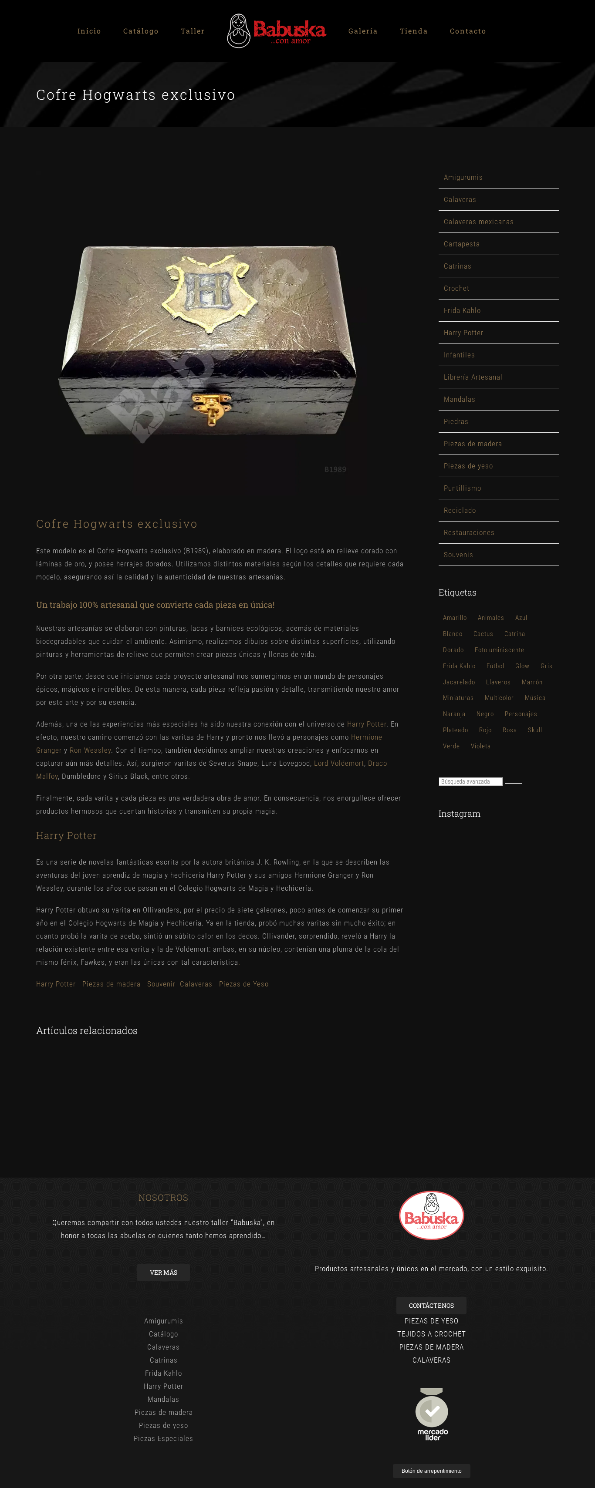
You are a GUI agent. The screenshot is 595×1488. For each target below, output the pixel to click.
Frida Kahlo (462, 310)
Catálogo (163, 1334)
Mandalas (460, 399)
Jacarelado (459, 682)
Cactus (483, 634)
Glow (522, 666)
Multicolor (499, 698)
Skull (535, 730)
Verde (451, 746)
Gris (547, 666)
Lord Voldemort (339, 763)
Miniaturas (458, 698)
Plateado (455, 730)
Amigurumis (463, 177)
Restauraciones (469, 532)
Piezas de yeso (468, 465)
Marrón (532, 682)
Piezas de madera (111, 984)
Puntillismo (462, 488)
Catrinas (458, 266)
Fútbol (495, 666)
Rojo (485, 730)
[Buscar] (513, 783)
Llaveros (498, 682)
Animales (491, 618)
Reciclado (460, 510)
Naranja (454, 714)
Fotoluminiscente (499, 650)
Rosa (510, 730)
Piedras (456, 421)
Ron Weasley (90, 750)
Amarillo (455, 618)
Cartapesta (462, 243)
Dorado (453, 650)
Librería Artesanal (473, 377)
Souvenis (458, 554)
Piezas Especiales (163, 1438)
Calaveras (196, 984)
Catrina (514, 634)
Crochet (457, 288)
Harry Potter (366, 724)
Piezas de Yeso (244, 984)
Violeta (481, 746)
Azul (521, 618)
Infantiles (459, 354)
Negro (485, 714)
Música (535, 698)
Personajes (521, 714)
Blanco (453, 634)
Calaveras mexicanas (479, 221)
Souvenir (161, 984)
